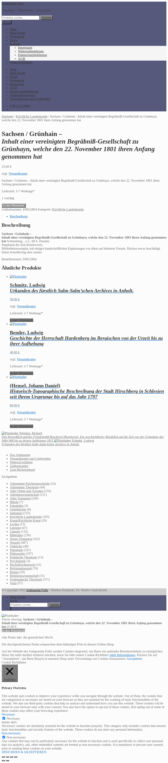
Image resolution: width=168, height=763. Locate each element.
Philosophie (17, 553)
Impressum (25, 47)
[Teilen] (11, 756)
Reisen (14, 572)
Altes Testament (20, 498)
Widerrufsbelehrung (31, 51)
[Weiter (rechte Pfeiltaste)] (7, 760)
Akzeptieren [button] (134, 658)
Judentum (16, 513)
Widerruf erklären (21, 62)
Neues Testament (21, 539)
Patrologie (16, 550)
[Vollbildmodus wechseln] (7, 756)
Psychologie (18, 561)
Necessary (13, 718)
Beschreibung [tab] (19, 216)
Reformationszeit (21, 568)
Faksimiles (17, 505)
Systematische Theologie (26, 579)
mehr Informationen (122, 655)
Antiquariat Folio (13, 3)
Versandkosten (18, 173)
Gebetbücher (18, 509)
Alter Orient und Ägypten (26, 491)
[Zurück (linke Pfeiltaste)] (3, 760)
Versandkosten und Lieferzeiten (30, 99)
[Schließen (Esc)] (15, 756)
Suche (14, 600)
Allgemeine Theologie (24, 487)
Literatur (15, 528)
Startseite (7, 116)
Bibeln (14, 502)
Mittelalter (16, 535)
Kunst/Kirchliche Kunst (25, 520)
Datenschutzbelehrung (32, 55)
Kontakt (15, 44)
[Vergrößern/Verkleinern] (3, 756)
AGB (21, 58)
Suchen (46, 17)
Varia (13, 583)
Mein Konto (18, 33)
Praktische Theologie (23, 557)
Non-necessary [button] (11, 733)
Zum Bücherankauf (22, 469)
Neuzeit (15, 542)
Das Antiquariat (20, 455)
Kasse (14, 40)
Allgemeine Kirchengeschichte (30, 483)
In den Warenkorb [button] (21, 320)
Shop (13, 29)
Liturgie (15, 531)
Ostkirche (16, 546)
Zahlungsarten (19, 466)
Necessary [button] (8, 714)
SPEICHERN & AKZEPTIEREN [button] (24, 752)
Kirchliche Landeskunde (32, 116)
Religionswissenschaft (24, 575)
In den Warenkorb (13, 205)
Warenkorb (17, 36)
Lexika (14, 524)
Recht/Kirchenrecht (22, 564)
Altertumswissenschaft (24, 494)
